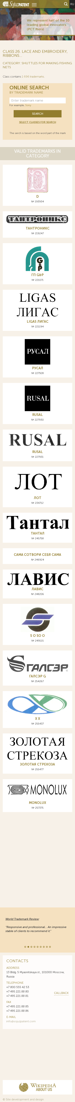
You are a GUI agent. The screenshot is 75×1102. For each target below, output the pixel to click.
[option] (37, 20)
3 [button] (40, 33)
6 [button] (40, 946)
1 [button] (34, 33)
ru (72, 4)
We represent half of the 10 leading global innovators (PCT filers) (43, 24)
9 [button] (49, 946)
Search (37, 113)
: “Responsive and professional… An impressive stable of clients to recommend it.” (35, 925)
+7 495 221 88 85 (17, 1006)
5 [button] (37, 946)
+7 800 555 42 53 (17, 987)
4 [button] (34, 946)
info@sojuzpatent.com (21, 1021)
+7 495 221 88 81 (17, 996)
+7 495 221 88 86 (17, 1010)
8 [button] (46, 946)
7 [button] (43, 946)
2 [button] (37, 33)
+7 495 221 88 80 (17, 991)
